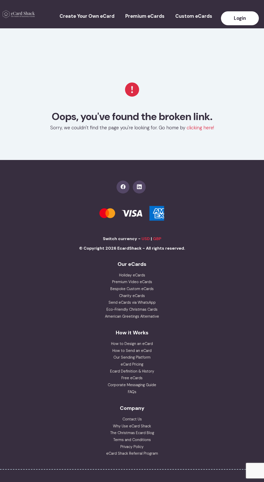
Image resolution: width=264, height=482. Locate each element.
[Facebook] (125, 187)
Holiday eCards (132, 275)
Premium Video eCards (132, 282)
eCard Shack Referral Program (132, 453)
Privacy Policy (132, 446)
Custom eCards (193, 16)
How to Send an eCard (132, 350)
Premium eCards (144, 16)
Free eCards (132, 378)
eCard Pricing (132, 364)
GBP (157, 238)
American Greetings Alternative (132, 316)
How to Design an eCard (132, 343)
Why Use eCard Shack (132, 426)
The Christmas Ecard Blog (132, 432)
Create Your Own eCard (87, 16)
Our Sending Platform (132, 357)
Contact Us (132, 419)
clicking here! (200, 128)
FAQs (132, 392)
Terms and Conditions (132, 439)
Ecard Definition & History (132, 371)
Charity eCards (132, 295)
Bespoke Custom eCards (132, 288)
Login (240, 18)
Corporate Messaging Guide (132, 385)
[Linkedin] (140, 187)
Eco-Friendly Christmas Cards (132, 309)
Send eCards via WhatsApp (132, 302)
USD (146, 238)
